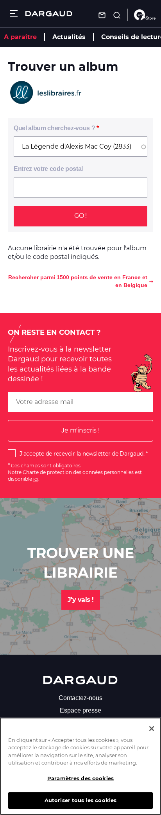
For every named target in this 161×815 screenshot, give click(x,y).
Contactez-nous (80, 698)
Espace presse (80, 710)
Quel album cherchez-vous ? (54, 128)
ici (35, 479)
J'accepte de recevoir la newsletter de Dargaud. (82, 453)
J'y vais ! (81, 599)
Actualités (69, 37)
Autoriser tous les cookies (80, 800)
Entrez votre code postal (48, 168)
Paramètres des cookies (80, 778)
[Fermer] (151, 728)
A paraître (20, 37)
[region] (80, 766)
